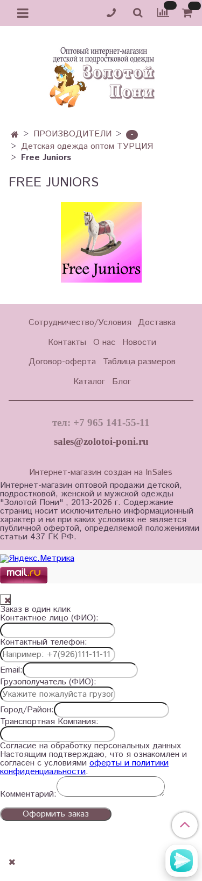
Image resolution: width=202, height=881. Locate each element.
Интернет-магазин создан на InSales (100, 472)
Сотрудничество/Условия (80, 322)
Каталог (89, 381)
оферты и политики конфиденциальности (84, 767)
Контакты (67, 342)
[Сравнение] (163, 12)
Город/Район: (27, 710)
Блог (121, 381)
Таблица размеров (139, 362)
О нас (104, 342)
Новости (139, 342)
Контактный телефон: (43, 642)
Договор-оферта (62, 362)
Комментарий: (28, 794)
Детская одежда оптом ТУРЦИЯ (87, 146)
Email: (11, 670)
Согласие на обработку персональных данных (90, 746)
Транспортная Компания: (49, 722)
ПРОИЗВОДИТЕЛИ (72, 134)
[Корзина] (189, 13)
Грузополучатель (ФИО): (48, 682)
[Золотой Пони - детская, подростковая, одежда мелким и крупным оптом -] (101, 74)
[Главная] (15, 135)
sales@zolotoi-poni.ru (101, 441)
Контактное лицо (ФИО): (49, 618)
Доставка (157, 322)
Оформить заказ (56, 814)
